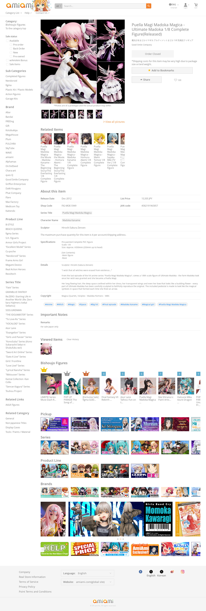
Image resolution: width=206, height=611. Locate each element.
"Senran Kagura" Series (18, 386)
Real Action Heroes (16, 269)
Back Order (19, 48)
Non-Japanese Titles (16, 422)
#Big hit (94, 304)
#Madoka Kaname (129, 304)
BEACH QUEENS (14, 229)
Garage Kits (12, 98)
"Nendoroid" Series (16, 255)
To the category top (16, 28)
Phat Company (13, 192)
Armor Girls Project (16, 242)
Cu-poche (11, 251)
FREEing (10, 121)
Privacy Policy (27, 586)
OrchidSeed (12, 166)
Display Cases (13, 427)
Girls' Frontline (13, 361)
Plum (8, 139)
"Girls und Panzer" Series (19, 337)
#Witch (60, 304)
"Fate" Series (12, 287)
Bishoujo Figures (15, 24)
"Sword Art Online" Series (19, 352)
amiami (9, 157)
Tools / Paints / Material (18, 431)
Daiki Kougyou (13, 188)
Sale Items (15, 64)
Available (14, 40)
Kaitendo (10, 210)
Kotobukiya (12, 130)
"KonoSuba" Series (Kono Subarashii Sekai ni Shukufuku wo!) (19, 344)
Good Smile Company (17, 179)
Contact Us (41, 12)
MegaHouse (12, 134)
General (10, 418)
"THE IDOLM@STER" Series (19, 314)
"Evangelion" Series (16, 332)
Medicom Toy (12, 206)
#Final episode (109, 304)
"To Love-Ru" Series (16, 319)
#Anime (48, 304)
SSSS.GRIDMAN (14, 310)
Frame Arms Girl (14, 260)
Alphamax (11, 161)
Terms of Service (28, 581)
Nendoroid (11, 80)
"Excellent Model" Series (18, 246)
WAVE (9, 152)
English (151, 575)
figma (8, 85)
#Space (82, 304)
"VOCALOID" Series (15, 323)
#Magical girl (148, 304)
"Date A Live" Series (16, 356)
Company (24, 572)
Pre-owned (19, 56)
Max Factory (12, 201)
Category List (12, 12)
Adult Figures (12, 404)
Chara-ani (11, 170)
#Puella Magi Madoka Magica (172, 304)
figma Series (12, 233)
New (15, 52)
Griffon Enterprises (16, 184)
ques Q (9, 175)
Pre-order (18, 44)
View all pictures (115, 121)
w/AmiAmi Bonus (18, 60)
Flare (8, 197)
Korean (161, 575)
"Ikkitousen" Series (15, 374)
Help (27, 12)
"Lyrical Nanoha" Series (18, 370)
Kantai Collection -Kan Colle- (17, 380)
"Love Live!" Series (15, 365)
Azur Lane (11, 328)
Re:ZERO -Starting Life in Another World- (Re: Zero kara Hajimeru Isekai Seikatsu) (19, 301)
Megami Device (14, 264)
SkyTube (10, 148)
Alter (8, 112)
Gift (7, 125)
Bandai (9, 116)
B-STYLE (10, 224)
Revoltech (11, 273)
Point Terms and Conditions (35, 591)
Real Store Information (32, 577)
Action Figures (13, 94)
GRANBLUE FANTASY (16, 292)
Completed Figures (16, 76)
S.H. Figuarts (12, 238)
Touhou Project (14, 391)
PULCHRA (11, 143)
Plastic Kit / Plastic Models (19, 89)
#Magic (71, 304)
